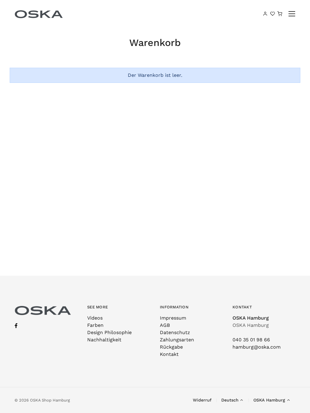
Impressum (173, 318)
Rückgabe (171, 347)
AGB (165, 325)
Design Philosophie (109, 332)
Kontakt (169, 354)
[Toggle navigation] (292, 14)
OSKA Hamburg (250, 318)
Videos (95, 318)
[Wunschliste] (272, 14)
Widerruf (202, 400)
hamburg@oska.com (256, 347)
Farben (95, 325)
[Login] (265, 14)
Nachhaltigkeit (104, 340)
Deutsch (230, 400)
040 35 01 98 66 (251, 340)
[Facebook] (16, 326)
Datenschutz (175, 332)
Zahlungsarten (177, 340)
